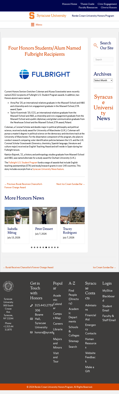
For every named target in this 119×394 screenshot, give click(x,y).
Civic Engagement (107, 4)
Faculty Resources (88, 7)
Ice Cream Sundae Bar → (104, 267)
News (103, 107)
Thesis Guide (87, 4)
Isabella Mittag (12, 231)
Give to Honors (109, 7)
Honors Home (69, 4)
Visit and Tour (56, 357)
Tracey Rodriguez (70, 231)
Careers (58, 323)
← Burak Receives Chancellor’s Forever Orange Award (28, 267)
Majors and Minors (57, 343)
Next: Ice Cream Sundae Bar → (70, 184)
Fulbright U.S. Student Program (23, 162)
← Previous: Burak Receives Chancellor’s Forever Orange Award (23, 186)
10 (57, 247)
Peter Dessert (44, 229)
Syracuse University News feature (48, 169)
